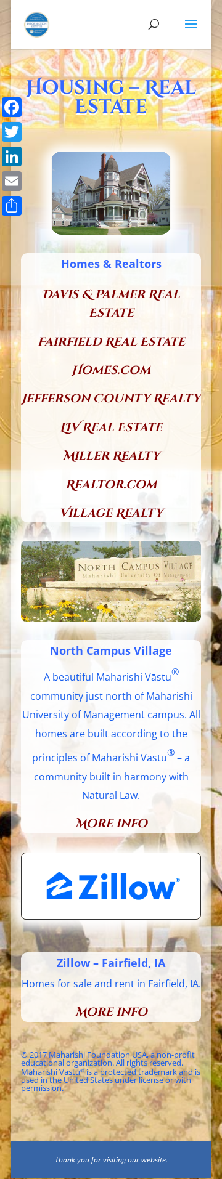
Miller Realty (111, 456)
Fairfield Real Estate (111, 342)
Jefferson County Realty (111, 399)
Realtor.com (111, 485)
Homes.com (111, 370)
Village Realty (111, 513)
